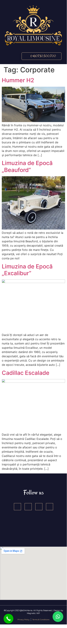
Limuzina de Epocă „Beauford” (27, 166)
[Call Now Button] (8, 619)
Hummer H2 (18, 80)
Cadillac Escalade (25, 372)
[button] (9, 56)
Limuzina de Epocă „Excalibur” (27, 270)
